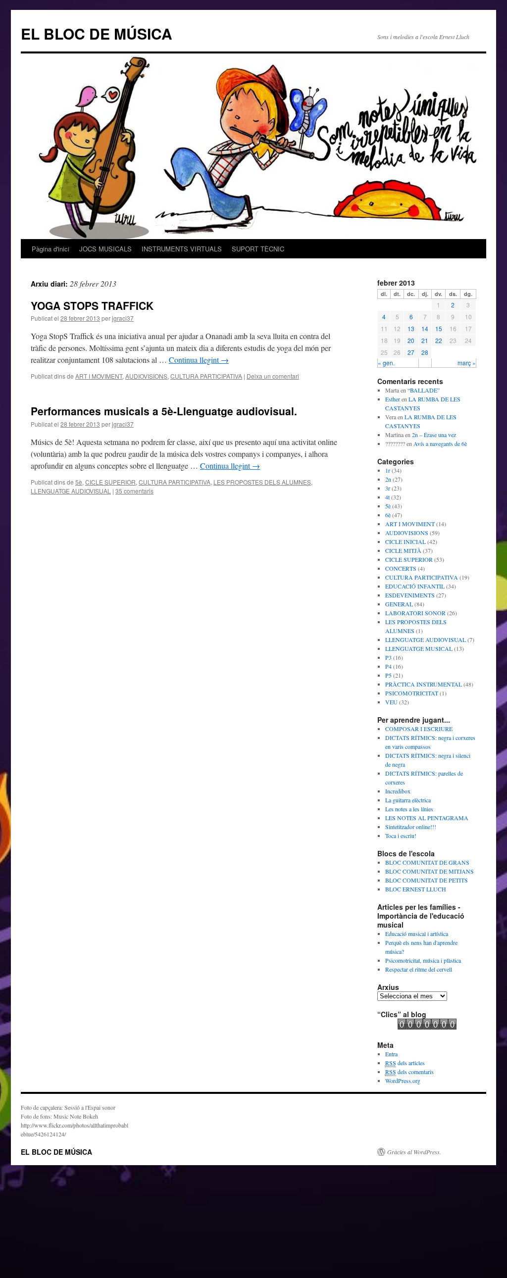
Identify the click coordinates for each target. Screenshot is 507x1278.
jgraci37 (123, 318)
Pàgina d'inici (50, 248)
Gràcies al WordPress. (414, 1152)
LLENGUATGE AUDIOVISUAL (71, 491)
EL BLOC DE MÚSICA (96, 33)
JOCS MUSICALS (105, 248)
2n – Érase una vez (434, 435)
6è (388, 515)
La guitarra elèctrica (408, 800)
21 (424, 340)
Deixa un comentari (273, 376)
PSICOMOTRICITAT (411, 693)
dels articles (405, 1063)
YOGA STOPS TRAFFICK (92, 305)
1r (387, 470)
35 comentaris (134, 491)
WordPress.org (402, 1080)
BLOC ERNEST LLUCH (415, 889)
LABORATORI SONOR (415, 613)
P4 (388, 666)
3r (387, 488)
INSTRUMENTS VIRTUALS (182, 248)
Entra (391, 1054)
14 (424, 328)
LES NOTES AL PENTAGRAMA (426, 818)
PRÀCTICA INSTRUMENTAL (423, 684)
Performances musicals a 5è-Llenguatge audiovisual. (164, 410)
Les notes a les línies (409, 809)
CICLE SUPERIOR (110, 482)
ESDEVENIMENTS (410, 595)
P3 (388, 657)
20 (410, 340)
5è (78, 482)
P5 (388, 675)
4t (387, 497)
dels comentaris (409, 1072)
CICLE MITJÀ (403, 550)
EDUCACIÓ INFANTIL (415, 586)
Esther (392, 399)
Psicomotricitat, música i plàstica (423, 960)
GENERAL (399, 604)
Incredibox (397, 791)
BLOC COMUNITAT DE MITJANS (429, 871)
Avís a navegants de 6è (440, 443)
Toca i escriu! (400, 835)
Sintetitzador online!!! (410, 827)
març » (466, 362)
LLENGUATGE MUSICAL (419, 648)
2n (388, 479)
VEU (391, 702)
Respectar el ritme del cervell (418, 969)
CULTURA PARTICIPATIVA (206, 376)
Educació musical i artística (416, 933)
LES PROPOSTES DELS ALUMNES (262, 482)
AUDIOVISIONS (146, 376)
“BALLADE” (423, 390)
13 (410, 328)
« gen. (386, 362)
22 (438, 340)
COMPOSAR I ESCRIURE (419, 729)
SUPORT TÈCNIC (258, 248)
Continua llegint (199, 359)
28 (424, 352)
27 (410, 352)
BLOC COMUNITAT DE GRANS (427, 862)
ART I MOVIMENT (98, 376)
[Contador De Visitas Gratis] (427, 1027)
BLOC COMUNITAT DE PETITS (426, 880)
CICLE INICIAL (405, 541)
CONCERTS (400, 568)
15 (438, 328)
